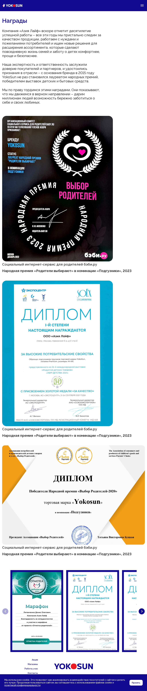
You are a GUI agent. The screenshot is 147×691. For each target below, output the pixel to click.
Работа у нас (31, 669)
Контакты (33, 673)
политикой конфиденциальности (22, 685)
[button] (142, 611)
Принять (136, 683)
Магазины (33, 664)
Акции (35, 660)
